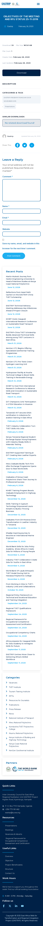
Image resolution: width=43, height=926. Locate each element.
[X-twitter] (10, 906)
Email (5, 218)
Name (5, 206)
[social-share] (17, 145)
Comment (7, 176)
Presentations (10, 106)
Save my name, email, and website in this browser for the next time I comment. (20, 246)
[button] (38, 4)
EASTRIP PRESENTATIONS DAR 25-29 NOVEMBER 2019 (17, 99)
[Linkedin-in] (16, 906)
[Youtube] (22, 906)
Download (21, 73)
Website (6, 229)
